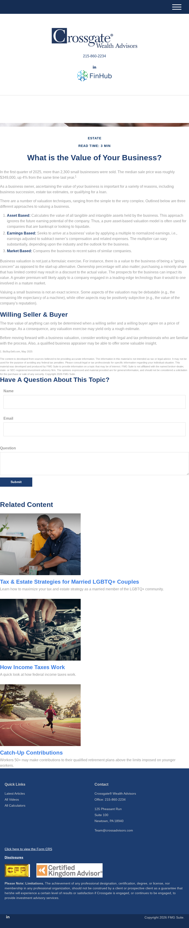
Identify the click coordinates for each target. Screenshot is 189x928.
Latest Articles (15, 793)
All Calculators (15, 805)
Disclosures (14, 857)
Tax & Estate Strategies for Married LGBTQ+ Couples (69, 582)
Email (8, 418)
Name (8, 391)
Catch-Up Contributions (31, 752)
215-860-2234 (94, 56)
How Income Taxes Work (32, 667)
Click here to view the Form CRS (28, 849)
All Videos (12, 799)
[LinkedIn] (94, 67)
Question (8, 448)
